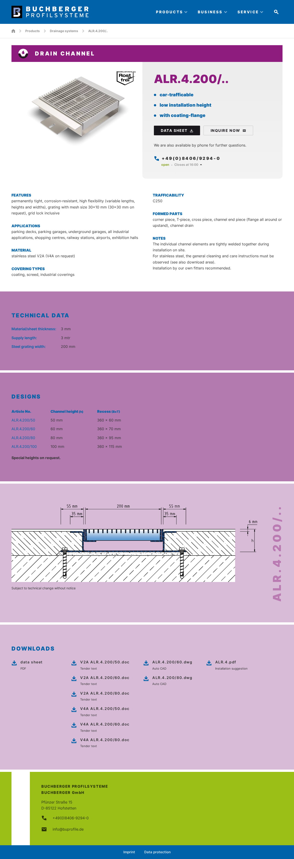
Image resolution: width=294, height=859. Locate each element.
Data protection (157, 852)
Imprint (129, 852)
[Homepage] (13, 31)
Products (32, 31)
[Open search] (276, 12)
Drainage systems (64, 31)
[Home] (79, 12)
